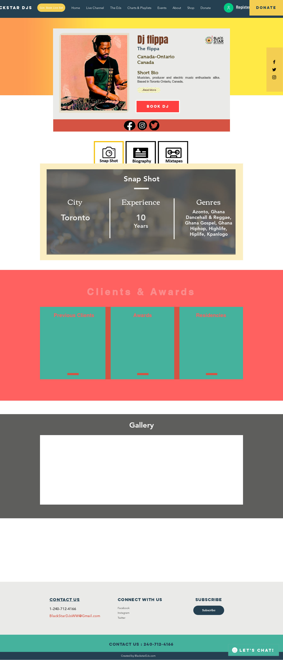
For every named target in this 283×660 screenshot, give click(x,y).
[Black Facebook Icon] (274, 62)
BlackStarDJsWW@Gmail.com (75, 616)
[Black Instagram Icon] (274, 77)
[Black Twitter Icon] (274, 69)
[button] (51, 8)
